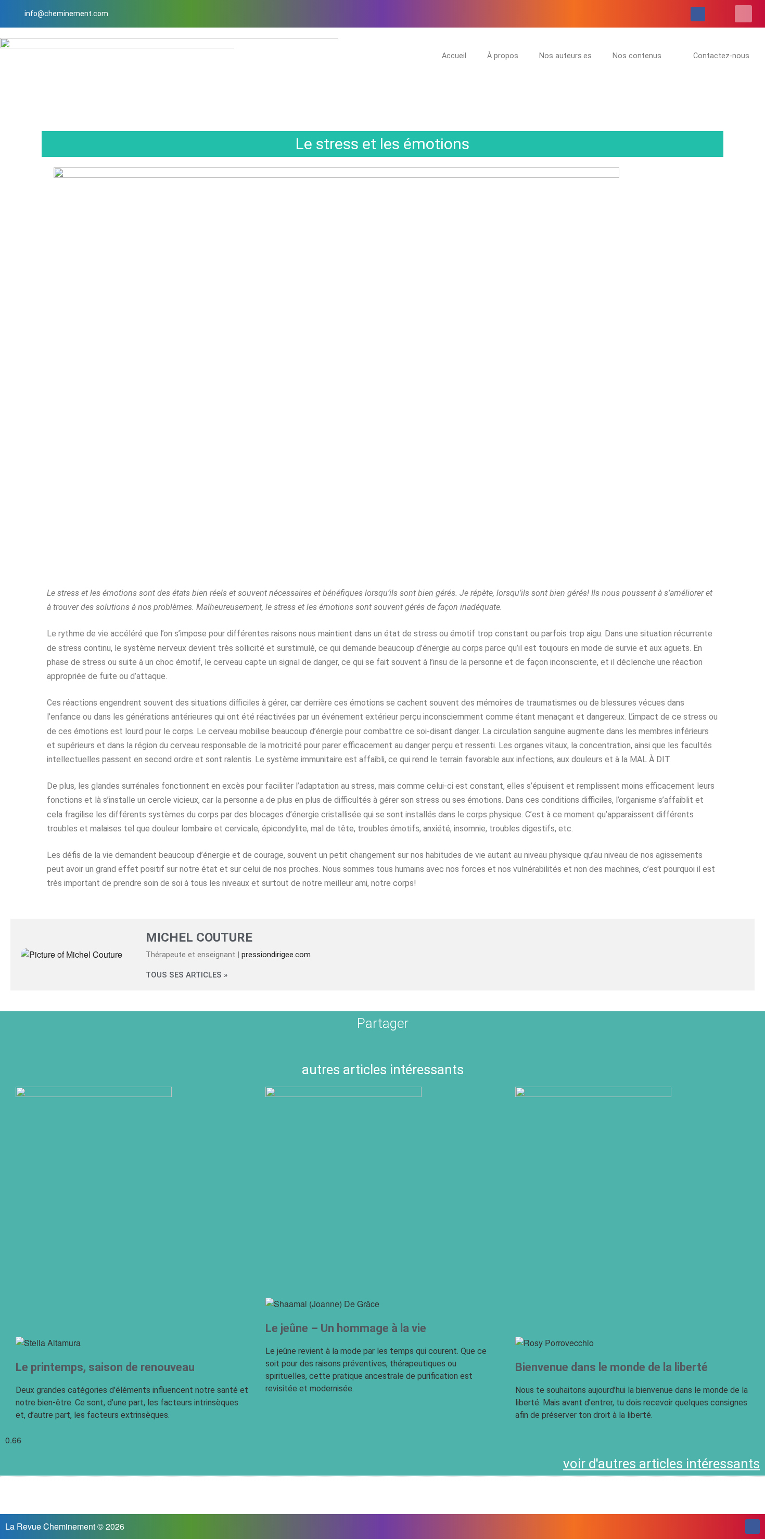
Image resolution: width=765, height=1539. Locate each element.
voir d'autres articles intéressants (661, 1463)
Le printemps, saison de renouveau (105, 1367)
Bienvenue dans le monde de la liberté (611, 1367)
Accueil (454, 55)
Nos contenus (637, 55)
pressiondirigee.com (276, 954)
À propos (502, 55)
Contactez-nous (721, 55)
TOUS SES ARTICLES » (186, 975)
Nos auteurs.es (565, 55)
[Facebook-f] (698, 14)
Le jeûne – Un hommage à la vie (345, 1328)
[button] (743, 13)
